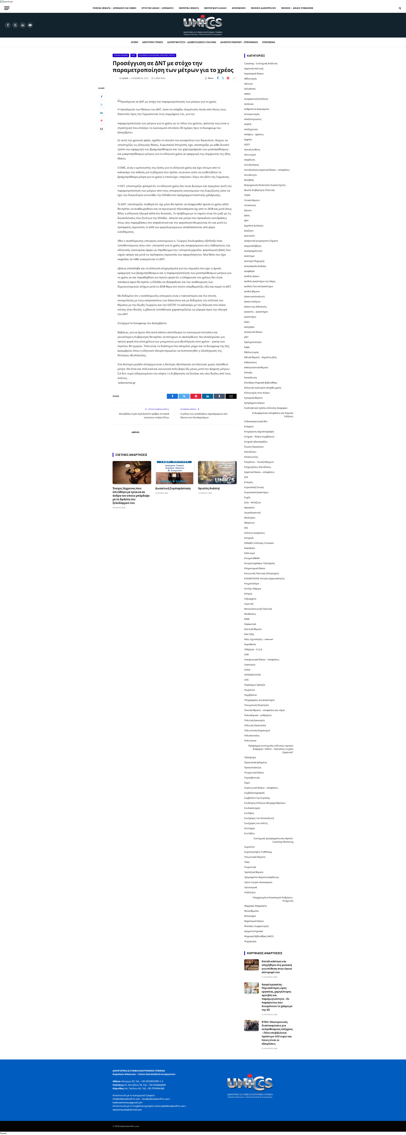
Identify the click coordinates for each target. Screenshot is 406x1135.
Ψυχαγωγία (250, 941)
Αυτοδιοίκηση (251, 164)
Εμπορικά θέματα (189, 8)
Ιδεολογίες (249, 517)
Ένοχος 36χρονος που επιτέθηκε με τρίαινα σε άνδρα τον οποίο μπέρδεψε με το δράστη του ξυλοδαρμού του (131, 496)
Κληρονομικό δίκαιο (254, 568)
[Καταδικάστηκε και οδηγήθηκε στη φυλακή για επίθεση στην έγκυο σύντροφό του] (251, 964)
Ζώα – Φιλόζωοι (252, 502)
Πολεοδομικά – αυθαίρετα (258, 715)
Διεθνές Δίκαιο (251, 276)
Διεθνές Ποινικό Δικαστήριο (258, 286)
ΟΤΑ (246, 679)
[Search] (399, 8)
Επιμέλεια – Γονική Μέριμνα (259, 462)
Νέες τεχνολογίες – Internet (258, 639)
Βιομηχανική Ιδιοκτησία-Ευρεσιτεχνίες (265, 185)
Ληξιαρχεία (250, 598)
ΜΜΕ (247, 619)
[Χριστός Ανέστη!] (217, 472)
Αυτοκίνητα (250, 175)
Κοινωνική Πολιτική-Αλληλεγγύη (261, 573)
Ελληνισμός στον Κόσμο (257, 392)
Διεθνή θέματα (252, 291)
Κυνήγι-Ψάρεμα (252, 588)
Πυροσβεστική (252, 777)
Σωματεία (249, 846)
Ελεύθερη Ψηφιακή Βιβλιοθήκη (260, 382)
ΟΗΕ (246, 654)
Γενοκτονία (250, 205)
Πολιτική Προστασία (255, 725)
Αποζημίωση (239, 8)
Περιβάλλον (250, 695)
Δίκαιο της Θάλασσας (255, 306)
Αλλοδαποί (250, 88)
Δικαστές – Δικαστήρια (256, 311)
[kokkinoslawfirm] (203, 25)
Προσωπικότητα (252, 767)
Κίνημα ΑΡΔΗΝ (252, 558)
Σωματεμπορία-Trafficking (258, 851)
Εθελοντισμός (251, 352)
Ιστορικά (248, 538)
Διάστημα (249, 256)
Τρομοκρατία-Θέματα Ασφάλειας (261, 877)
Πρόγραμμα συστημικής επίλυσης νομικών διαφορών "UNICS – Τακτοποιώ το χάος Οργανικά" (270, 749)
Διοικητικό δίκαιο (253, 332)
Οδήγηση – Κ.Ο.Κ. (253, 649)
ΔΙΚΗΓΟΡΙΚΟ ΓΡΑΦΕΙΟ (152, 42)
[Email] (101, 129)
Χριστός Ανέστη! (209, 488)
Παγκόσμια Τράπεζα (254, 684)
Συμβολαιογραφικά (254, 792)
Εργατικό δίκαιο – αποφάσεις (158, 8)
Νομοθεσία (250, 644)
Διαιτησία (249, 235)
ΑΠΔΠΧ (247, 124)
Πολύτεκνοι (250, 740)
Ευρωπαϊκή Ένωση (254, 487)
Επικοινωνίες (251, 456)
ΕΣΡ (246, 477)
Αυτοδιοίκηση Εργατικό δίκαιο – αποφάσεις (267, 169)
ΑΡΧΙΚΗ (134, 42)
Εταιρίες (248, 482)
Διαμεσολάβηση (252, 245)
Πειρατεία (249, 690)
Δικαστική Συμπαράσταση (173, 488)
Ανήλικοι (249, 104)
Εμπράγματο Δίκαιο (215, 8)
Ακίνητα (248, 83)
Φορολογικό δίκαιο (254, 921)
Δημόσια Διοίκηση (253, 225)
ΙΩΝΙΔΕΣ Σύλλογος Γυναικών (259, 543)
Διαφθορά (249, 271)
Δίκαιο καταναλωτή (254, 296)
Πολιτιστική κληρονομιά (257, 730)
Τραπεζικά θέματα (253, 872)
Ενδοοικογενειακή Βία (255, 421)
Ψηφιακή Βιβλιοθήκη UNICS (259, 936)
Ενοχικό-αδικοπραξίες (263, 8)
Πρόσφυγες (250, 757)
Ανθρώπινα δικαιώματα (256, 109)
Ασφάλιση (249, 159)
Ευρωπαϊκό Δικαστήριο (256, 492)
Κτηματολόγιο (251, 583)
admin (125, 78)
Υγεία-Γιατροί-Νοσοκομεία (258, 882)
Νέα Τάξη (249, 634)
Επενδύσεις (250, 451)
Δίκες (247, 321)
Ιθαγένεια (249, 522)
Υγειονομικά (250, 887)
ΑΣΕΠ (247, 144)
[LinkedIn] (101, 113)
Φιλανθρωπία (251, 911)
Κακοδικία (249, 548)
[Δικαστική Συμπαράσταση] (174, 472)
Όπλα (247, 669)
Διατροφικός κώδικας (255, 266)
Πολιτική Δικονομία (254, 720)
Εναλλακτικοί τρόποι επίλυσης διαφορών (266, 408)
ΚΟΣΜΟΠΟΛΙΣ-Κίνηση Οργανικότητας (264, 578)
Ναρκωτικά (250, 624)
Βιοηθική (249, 180)
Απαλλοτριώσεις (253, 119)
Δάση (247, 215)
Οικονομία (249, 664)
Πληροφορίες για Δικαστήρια (259, 700)
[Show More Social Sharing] (234, 78)
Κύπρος (248, 593)
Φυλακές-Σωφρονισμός (256, 926)
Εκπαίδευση (250, 377)
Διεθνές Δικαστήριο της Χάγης (259, 281)
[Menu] (7, 8)
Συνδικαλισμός (252, 808)
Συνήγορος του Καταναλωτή (259, 818)
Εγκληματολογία (253, 342)
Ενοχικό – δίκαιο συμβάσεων (297, 8)
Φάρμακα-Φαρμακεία (255, 905)
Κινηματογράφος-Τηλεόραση (259, 563)
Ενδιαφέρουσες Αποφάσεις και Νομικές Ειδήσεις (272, 415)
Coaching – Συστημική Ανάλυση (261, 63)
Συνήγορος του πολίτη (256, 823)
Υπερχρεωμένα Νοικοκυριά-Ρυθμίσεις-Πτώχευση (272, 899)
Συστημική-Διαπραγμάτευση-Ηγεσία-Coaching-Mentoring (273, 840)
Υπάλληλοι (250, 892)
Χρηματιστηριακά (253, 931)
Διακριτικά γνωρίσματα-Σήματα (261, 240)
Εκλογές (248, 372)
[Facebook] (101, 96)
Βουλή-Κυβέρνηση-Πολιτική (259, 190)
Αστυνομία (250, 154)
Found (3, 1133)
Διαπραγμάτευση (253, 251)
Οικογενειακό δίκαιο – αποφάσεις (261, 659)
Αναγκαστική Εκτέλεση (256, 99)
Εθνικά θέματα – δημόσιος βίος (260, 357)
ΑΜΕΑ (247, 93)
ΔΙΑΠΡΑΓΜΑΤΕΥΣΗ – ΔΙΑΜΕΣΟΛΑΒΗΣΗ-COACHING (191, 42)
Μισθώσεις (250, 614)
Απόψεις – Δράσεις (254, 134)
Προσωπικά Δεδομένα (255, 762)
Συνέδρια (249, 813)
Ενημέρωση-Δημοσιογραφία (259, 431)
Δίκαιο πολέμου (252, 301)
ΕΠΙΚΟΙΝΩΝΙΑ (268, 42)
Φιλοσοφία (250, 916)
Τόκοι (247, 862)
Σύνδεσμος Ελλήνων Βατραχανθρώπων (265, 803)
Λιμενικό (248, 603)
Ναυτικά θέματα (253, 629)
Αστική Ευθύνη (252, 149)
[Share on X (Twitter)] (222, 78)
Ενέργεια (249, 426)
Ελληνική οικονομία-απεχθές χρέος (157, 55)
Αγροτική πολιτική (253, 68)
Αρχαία (248, 139)
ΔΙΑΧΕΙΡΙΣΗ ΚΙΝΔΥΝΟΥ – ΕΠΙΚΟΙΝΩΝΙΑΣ (239, 42)
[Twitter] (101, 104)
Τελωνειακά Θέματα (254, 857)
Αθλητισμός (250, 78)
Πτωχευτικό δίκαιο (254, 772)
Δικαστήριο (250, 316)
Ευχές (247, 497)
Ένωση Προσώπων (254, 446)
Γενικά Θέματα (121, 55)
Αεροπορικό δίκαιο (254, 73)
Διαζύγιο (248, 230)
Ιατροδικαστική (252, 512)
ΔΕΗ (246, 220)
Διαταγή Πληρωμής (254, 261)
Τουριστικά (250, 867)
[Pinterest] (101, 121)
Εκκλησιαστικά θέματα (256, 367)
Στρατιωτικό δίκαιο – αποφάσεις (261, 787)
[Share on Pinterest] (228, 78)
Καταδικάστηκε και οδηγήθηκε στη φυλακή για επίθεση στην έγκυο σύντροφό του (277, 967)
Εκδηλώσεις (250, 362)
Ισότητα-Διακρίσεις (254, 532)
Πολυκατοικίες (252, 735)
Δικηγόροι (249, 327)
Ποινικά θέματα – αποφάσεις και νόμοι (114, 8)
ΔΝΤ (133, 55)
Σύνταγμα (249, 828)
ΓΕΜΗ (247, 195)
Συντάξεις (249, 833)
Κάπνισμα (249, 553)
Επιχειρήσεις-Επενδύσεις (257, 467)
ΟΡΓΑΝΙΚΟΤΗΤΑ (252, 674)
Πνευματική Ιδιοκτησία (256, 705)
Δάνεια (248, 210)
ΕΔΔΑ (246, 347)
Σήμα (247, 782)
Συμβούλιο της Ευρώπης (257, 798)
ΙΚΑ (246, 527)
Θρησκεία (249, 507)
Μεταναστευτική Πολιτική (258, 608)
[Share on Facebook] (217, 78)
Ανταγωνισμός (252, 114)
